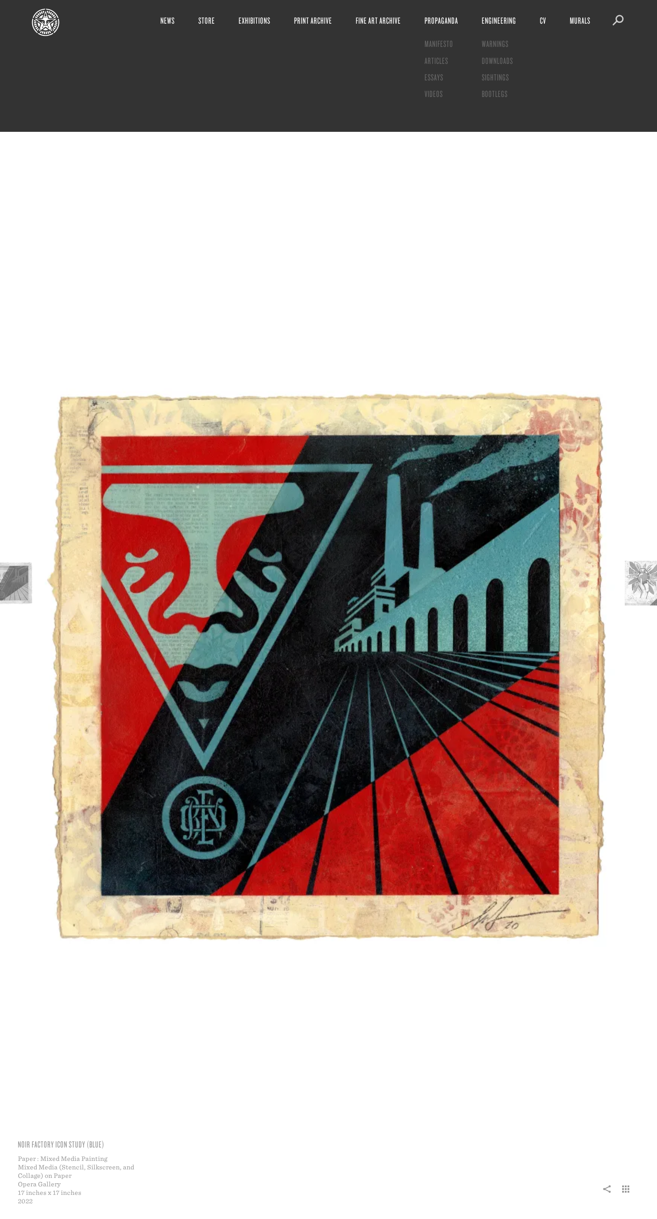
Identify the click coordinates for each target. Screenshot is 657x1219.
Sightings (495, 77)
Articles (436, 60)
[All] (625, 1194)
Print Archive (313, 20)
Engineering (499, 20)
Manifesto (439, 43)
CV (543, 20)
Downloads (497, 60)
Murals (580, 20)
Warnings (495, 43)
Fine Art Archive (378, 20)
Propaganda (441, 20)
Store (206, 20)
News (167, 20)
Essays (434, 77)
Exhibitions (254, 20)
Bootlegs (495, 93)
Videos (434, 93)
